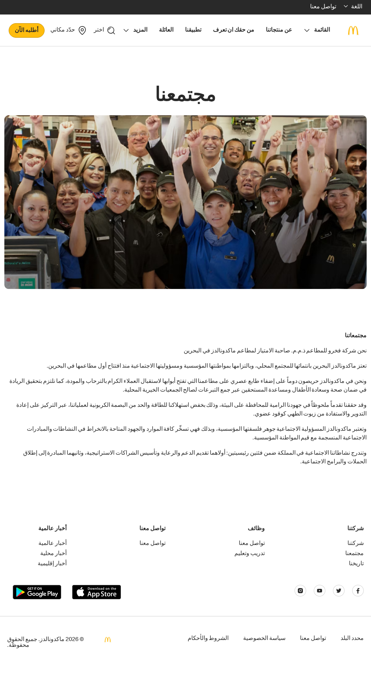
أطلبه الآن (26, 31)
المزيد (140, 30)
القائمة (322, 30)
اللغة (356, 7)
